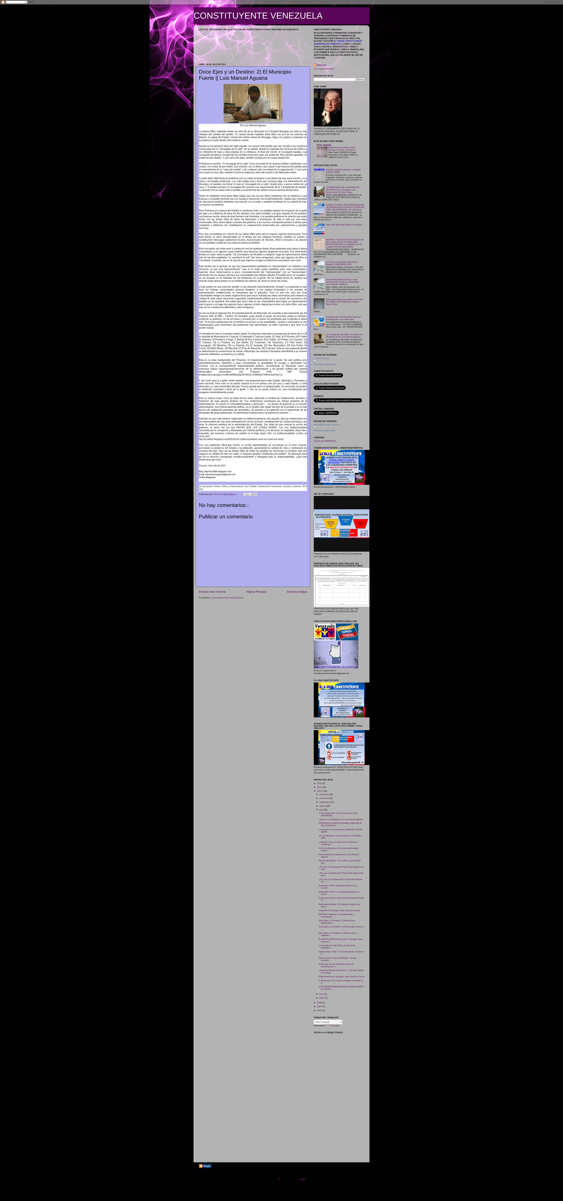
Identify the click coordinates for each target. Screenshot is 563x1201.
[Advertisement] (336, 1056)
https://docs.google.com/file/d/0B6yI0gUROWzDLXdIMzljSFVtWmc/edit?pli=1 (241, 374)
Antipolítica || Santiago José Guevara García (339, 910)
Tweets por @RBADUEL (325, 441)
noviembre (324, 798)
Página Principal (256, 591)
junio (321, 994)
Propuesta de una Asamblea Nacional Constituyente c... (336, 965)
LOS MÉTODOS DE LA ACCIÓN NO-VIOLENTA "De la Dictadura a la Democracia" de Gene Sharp (343, 189)
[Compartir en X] (250, 494)
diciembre (324, 794)
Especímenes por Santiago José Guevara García (341, 976)
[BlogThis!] (247, 494)
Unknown (321, 65)
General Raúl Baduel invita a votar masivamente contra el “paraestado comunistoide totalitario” (342, 281)
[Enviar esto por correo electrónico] (244, 494)
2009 (319, 1003)
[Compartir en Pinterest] (255, 494)
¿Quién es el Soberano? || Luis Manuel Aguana (341, 819)
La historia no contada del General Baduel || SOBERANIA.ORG (342, 263)
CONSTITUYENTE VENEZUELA (258, 16)
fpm (279, 1179)
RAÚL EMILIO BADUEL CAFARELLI (327, 425)
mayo (322, 998)
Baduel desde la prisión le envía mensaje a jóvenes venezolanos (342, 148)
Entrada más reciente (212, 591)
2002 (319, 1010)
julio (321, 810)
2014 (319, 787)
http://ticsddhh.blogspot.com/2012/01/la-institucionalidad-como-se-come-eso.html (241, 439)
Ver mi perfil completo (324, 69)
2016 (319, 783)
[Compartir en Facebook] (252, 494)
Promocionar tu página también (325, 364)
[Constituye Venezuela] (315, 361)
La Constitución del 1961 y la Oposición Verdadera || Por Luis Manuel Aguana (344, 335)
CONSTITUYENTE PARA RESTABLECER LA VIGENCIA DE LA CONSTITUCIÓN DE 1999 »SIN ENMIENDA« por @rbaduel (345, 207)
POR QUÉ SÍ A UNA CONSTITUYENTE (344, 225)
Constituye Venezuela (321, 358)
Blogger (303, 1179)
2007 (319, 1006)
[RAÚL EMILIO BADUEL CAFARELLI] (315, 428)
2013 (319, 791)
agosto (322, 806)
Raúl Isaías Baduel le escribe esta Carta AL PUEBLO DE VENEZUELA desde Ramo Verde (344, 301)
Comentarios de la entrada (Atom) (228, 598)
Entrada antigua (297, 591)
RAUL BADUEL (324, 145)
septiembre (324, 802)
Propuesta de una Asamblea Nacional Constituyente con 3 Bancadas (343, 318)
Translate (335, 1026)
